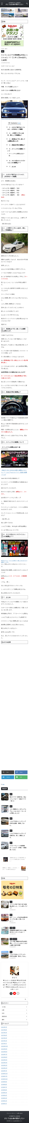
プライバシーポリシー (11, 1113)
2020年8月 (4, 1051)
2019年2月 (4, 1101)
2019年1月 (4, 1103)
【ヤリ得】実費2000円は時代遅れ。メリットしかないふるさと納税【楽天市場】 (18, 943)
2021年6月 (4, 1030)
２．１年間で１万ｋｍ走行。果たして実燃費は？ (15, 134)
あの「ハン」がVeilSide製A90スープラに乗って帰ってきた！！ (19, 919)
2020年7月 (4, 1054)
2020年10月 (4, 1046)
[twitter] (11, 993)
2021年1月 (4, 1043)
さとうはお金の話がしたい (14, 4)
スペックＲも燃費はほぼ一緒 (17, 154)
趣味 (3, 784)
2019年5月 (4, 1092)
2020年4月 (4, 1062)
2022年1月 (4, 1027)
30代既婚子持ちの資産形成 (14, 1116)
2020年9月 (4, 1049)
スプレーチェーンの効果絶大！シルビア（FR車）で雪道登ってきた (18, 847)
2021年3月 (4, 1038)
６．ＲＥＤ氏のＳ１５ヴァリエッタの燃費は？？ (16, 161)
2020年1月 (4, 1071)
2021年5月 (4, 1032)
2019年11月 (4, 1076)
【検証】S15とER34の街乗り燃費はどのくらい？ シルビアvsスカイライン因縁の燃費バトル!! (14, 472)
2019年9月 (4, 1081)
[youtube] (14, 993)
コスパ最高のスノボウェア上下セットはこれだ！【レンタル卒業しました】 (18, 811)
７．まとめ (12, 166)
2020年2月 (4, 1068)
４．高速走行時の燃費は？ (17, 145)
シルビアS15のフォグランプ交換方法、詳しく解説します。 (18, 835)
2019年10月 (4, 1079)
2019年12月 (4, 1073)
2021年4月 (4, 1035)
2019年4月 (4, 1095)
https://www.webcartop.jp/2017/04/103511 (13, 119)
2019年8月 (4, 1084)
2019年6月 (4, 1090)
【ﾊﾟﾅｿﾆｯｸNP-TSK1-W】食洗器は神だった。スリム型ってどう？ (18, 906)
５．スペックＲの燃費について (16, 150)
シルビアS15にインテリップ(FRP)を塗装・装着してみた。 (18, 823)
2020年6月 (4, 1057)
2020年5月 (4, 1060)
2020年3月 (4, 1065)
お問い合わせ (19, 1113)
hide (19, 123)
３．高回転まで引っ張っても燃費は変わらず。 (16, 140)
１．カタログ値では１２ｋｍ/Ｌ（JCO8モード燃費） (16, 128)
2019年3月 (4, 1098)
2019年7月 (4, 1087)
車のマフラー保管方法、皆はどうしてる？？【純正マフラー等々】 (18, 799)
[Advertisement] (14, 706)
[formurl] (17, 993)
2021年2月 (4, 1041)
